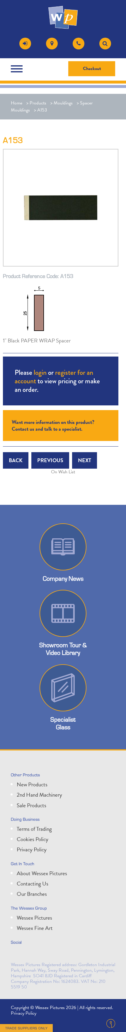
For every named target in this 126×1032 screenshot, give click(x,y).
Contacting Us (32, 883)
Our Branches (32, 894)
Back (16, 460)
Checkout (92, 68)
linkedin (29, 955)
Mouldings (63, 102)
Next (84, 460)
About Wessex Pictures (42, 873)
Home (16, 102)
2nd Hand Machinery (39, 794)
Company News (63, 578)
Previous (50, 460)
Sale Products (31, 805)
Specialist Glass (63, 723)
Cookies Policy (32, 839)
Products (38, 102)
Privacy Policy (32, 849)
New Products (32, 784)
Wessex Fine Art (35, 928)
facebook (42, 955)
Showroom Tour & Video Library (63, 648)
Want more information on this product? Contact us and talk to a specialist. (53, 425)
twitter (17, 955)
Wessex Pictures (34, 917)
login (40, 372)
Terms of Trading (34, 829)
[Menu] (18, 68)
